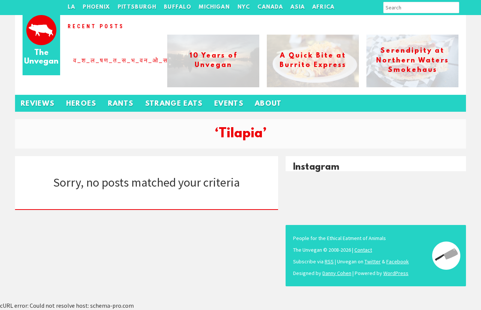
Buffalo (177, 7)
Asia (297, 7)
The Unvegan (41, 57)
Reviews (38, 104)
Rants (121, 104)
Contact (363, 249)
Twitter (373, 261)
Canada (270, 7)
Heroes (81, 104)
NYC (243, 7)
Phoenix (96, 7)
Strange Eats (174, 104)
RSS (329, 261)
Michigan (214, 7)
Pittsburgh (137, 7)
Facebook (397, 261)
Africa (323, 7)
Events (229, 104)
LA (71, 7)
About (268, 104)
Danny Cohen (336, 273)
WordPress (395, 273)
